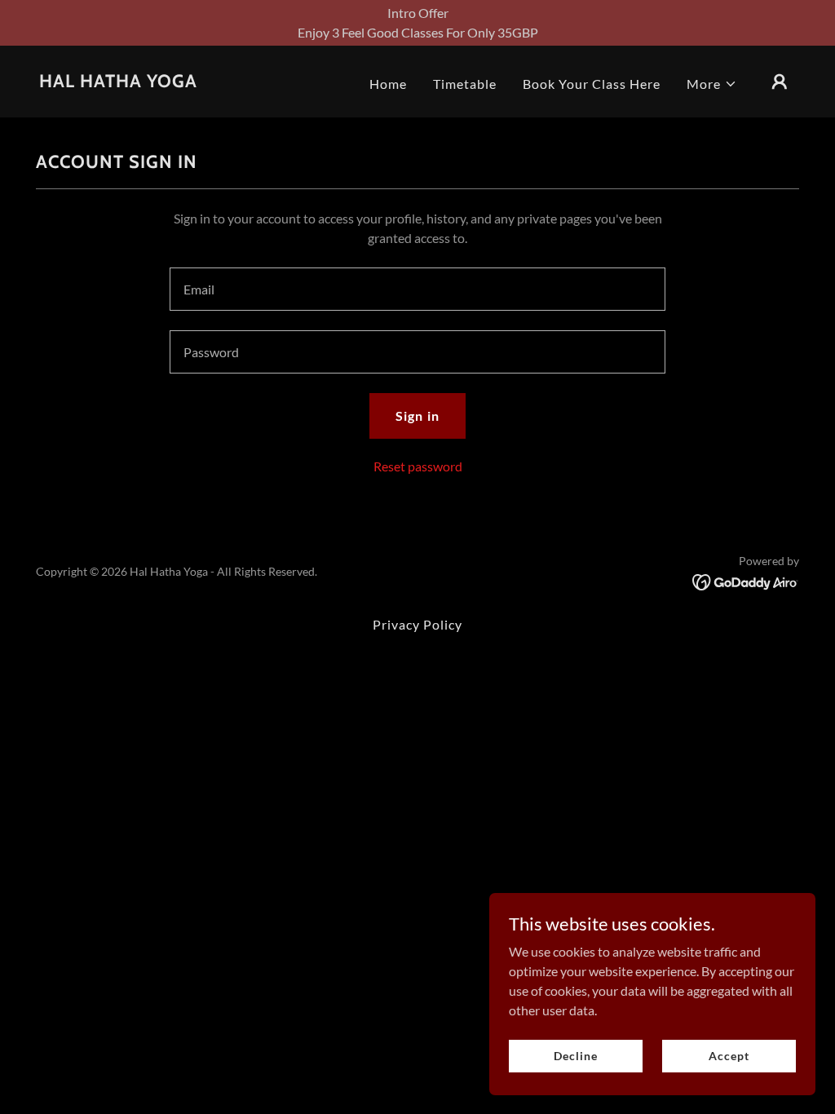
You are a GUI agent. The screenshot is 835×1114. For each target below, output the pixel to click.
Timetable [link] (465, 83)
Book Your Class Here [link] (591, 83)
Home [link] (388, 83)
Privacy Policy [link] (417, 624)
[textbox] (417, 289)
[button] (712, 84)
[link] (118, 82)
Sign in (417, 415)
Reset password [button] (417, 466)
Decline (575, 1056)
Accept (729, 1056)
